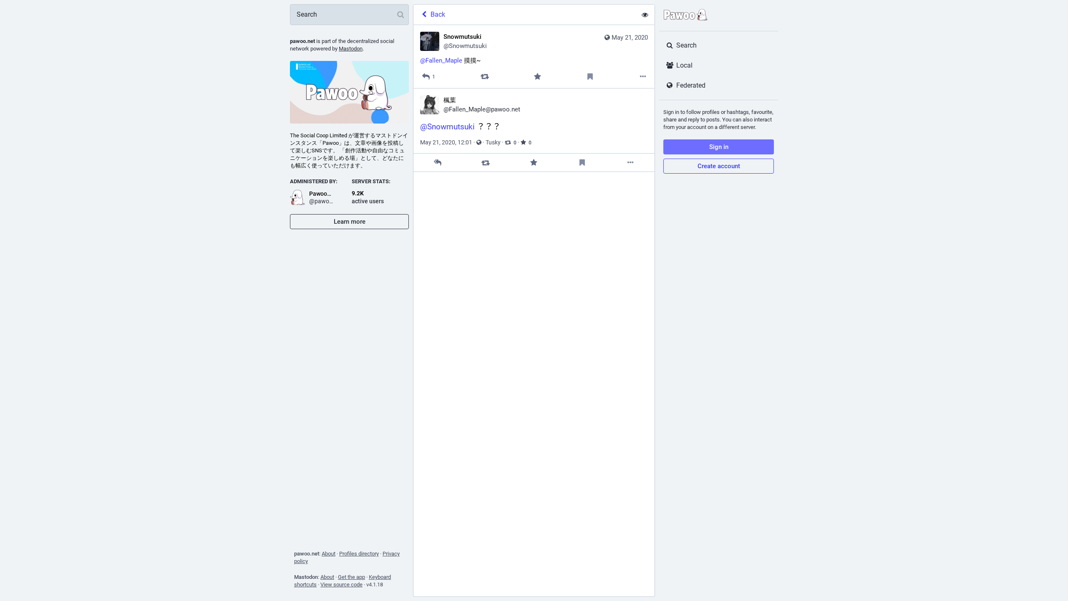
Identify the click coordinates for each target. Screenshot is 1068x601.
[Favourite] (537, 76)
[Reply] (437, 162)
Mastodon (351, 48)
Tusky (493, 142)
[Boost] (484, 76)
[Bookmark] (590, 76)
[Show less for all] (645, 15)
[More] (643, 76)
